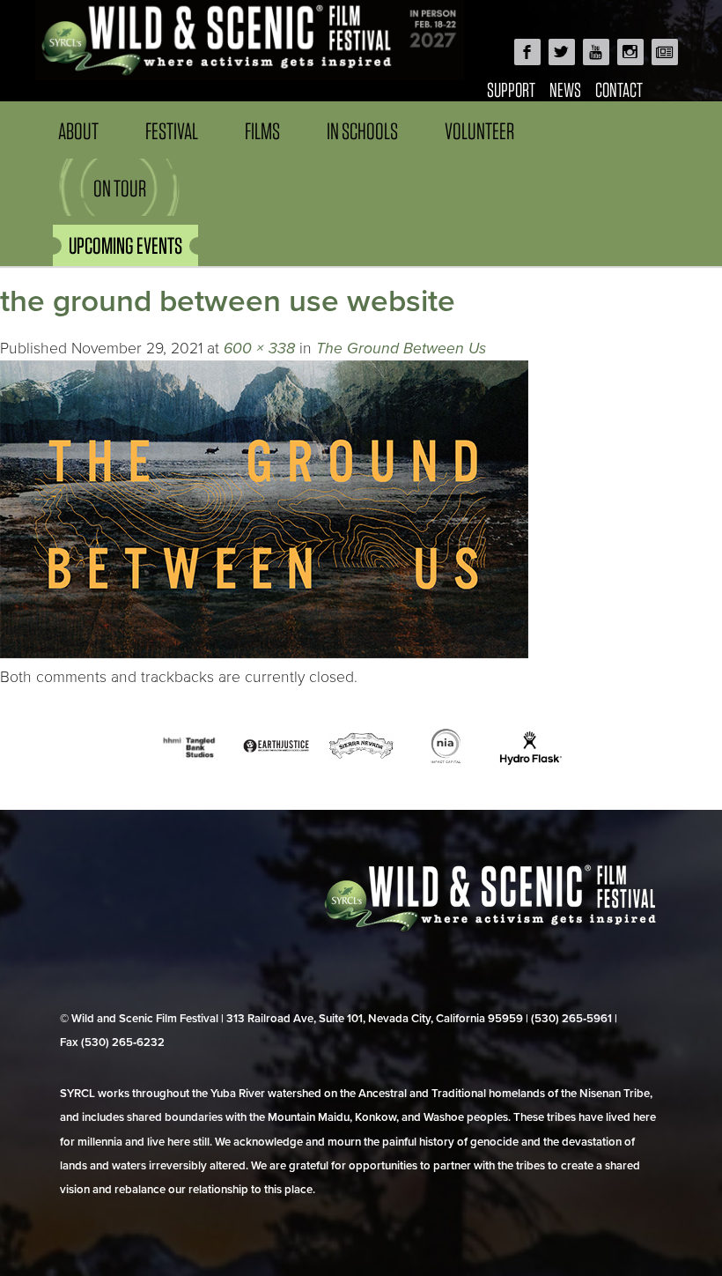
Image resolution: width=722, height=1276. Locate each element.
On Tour (119, 188)
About (78, 131)
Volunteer (479, 131)
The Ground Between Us (401, 348)
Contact (619, 89)
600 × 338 (259, 348)
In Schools (362, 131)
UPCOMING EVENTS (125, 245)
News (565, 89)
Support (511, 89)
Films (262, 131)
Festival (171, 131)
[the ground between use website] (264, 653)
